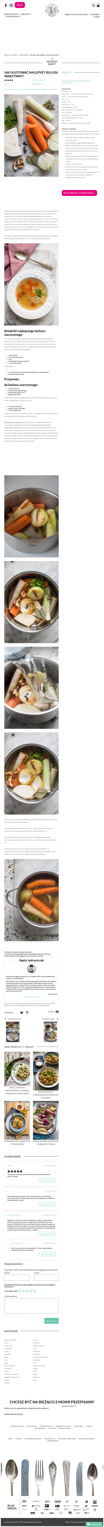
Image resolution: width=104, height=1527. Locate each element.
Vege (39, 89)
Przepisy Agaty (11, 14)
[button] (5, 80)
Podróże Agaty (13, 16)
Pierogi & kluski (38, 1346)
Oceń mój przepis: (11, 1291)
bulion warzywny (19, 1003)
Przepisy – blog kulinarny (20, 55)
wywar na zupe (11, 1005)
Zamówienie (52, 1441)
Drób (6, 1357)
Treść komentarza (10, 1296)
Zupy (54, 89)
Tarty (35, 1371)
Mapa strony (65, 1428)
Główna (7, 55)
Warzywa (46, 89)
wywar (52, 1003)
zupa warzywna (42, 1005)
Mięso (6, 1371)
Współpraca (40, 1428)
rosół (30, 1003)
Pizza (35, 1348)
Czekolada (8, 1348)
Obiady (7, 89)
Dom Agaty (26, 14)
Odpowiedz (46, 1180)
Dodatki (7, 1354)
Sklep (10, 1439)
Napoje (6, 1380)
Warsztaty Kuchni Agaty (77, 14)
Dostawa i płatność (67, 1439)
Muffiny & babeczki (11, 1374)
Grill (5, 1360)
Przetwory (36, 1354)
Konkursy (95, 14)
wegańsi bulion (41, 1003)
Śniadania (36, 1360)
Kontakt (52, 1428)
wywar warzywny (26, 1005)
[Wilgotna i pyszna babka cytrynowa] (12, 1032)
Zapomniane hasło (33, 1439)
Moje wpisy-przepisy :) (31, 997)
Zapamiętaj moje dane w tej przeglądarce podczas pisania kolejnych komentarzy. (29, 1286)
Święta (35, 1368)
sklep (20, 5)
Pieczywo (36, 1343)
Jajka (6, 1363)
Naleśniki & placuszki (11, 1377)
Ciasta (6, 1343)
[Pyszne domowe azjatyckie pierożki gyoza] (50, 1032)
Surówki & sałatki (39, 1366)
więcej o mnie (52, 994)
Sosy (34, 1363)
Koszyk (19, 1439)
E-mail (37, 1273)
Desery (6, 1351)
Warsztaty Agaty (63, 1426)
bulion (7, 1003)
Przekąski (36, 1351)
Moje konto (49, 1439)
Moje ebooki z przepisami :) (79, 193)
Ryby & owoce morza (40, 1357)
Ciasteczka (8, 1346)
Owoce (35, 1340)
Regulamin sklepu (87, 1439)
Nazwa (7, 1273)
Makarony (8, 1368)
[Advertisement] (52, 33)
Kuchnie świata (9, 1366)
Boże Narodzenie (10, 1340)
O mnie (97, 17)
